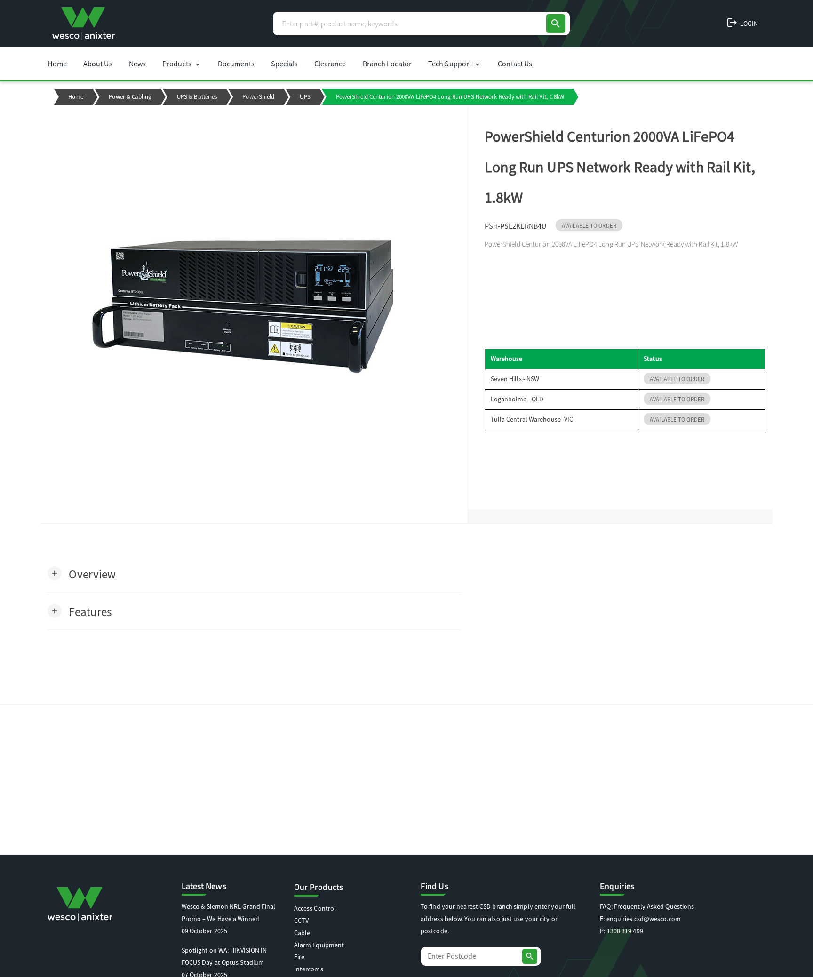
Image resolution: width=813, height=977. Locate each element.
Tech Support (454, 63)
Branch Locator (387, 63)
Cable (302, 933)
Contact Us (515, 63)
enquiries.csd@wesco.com (643, 918)
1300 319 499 (625, 931)
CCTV (301, 920)
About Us (97, 63)
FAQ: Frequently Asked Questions (647, 906)
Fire (299, 957)
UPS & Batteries (197, 97)
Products (181, 63)
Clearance (330, 63)
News (137, 63)
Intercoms (308, 969)
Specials (284, 63)
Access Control (315, 908)
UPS (305, 97)
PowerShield (258, 97)
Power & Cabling (130, 97)
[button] (82, 573)
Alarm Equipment (319, 945)
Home (57, 63)
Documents (236, 63)
